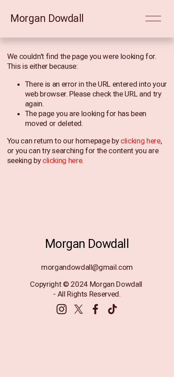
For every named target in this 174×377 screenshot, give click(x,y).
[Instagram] (61, 309)
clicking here (140, 140)
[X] (78, 309)
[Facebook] (95, 309)
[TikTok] (112, 309)
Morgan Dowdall (47, 19)
